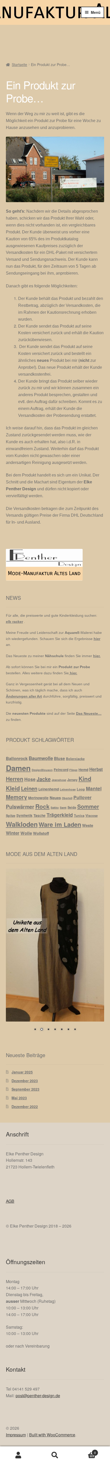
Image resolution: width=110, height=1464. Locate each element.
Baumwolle (41, 758)
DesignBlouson (42, 770)
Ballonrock (17, 758)
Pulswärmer (20, 806)
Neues (55, 797)
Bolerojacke (75, 758)
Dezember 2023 (25, 1080)
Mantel (94, 788)
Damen (18, 768)
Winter (12, 833)
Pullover (82, 797)
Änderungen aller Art (24, 696)
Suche (55, 1455)
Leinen (29, 788)
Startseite (19, 64)
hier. (97, 656)
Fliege (73, 770)
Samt (63, 807)
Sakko (55, 807)
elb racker (14, 622)
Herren (14, 779)
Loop (81, 789)
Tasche (40, 815)
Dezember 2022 (25, 1106)
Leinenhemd (48, 788)
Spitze (10, 815)
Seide (72, 807)
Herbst (96, 769)
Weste (87, 825)
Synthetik (24, 815)
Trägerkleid (60, 814)
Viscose (91, 815)
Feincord (61, 769)
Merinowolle (38, 797)
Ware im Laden (60, 824)
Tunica (79, 815)
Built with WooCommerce (52, 1435)
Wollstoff (41, 833)
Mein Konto (18, 1455)
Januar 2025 (22, 1072)
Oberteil (67, 798)
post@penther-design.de (38, 1395)
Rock (42, 806)
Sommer (88, 806)
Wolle (26, 833)
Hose (30, 779)
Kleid (13, 788)
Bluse (59, 758)
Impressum (16, 1435)
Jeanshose (59, 780)
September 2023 (25, 1089)
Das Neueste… (89, 713)
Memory (16, 797)
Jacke (44, 779)
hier (97, 639)
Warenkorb (84, 1451)
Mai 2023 (19, 1097)
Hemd (83, 769)
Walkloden (22, 824)
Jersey (72, 779)
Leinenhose (68, 789)
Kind (85, 779)
